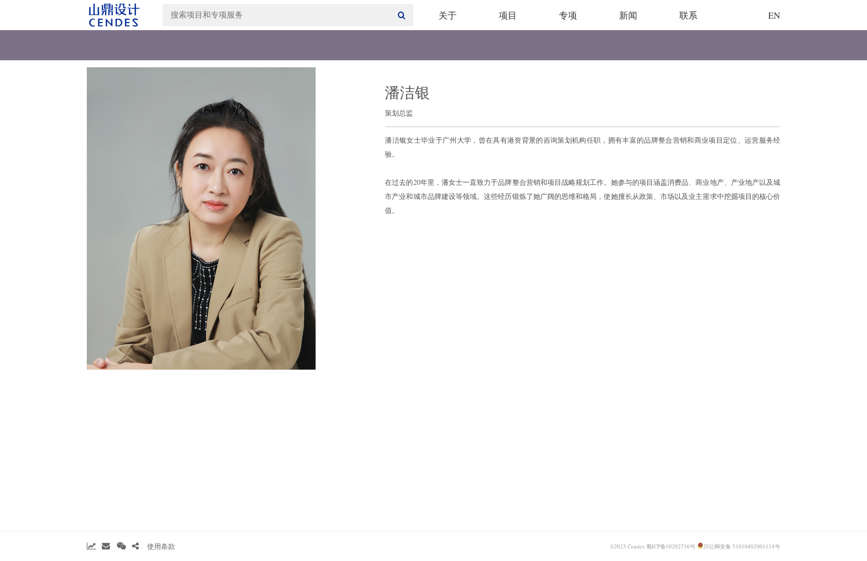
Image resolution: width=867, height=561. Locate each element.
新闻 (628, 15)
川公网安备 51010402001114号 (741, 546)
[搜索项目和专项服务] (400, 15)
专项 (568, 15)
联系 (688, 15)
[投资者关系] (91, 546)
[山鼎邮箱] (106, 546)
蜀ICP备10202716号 (670, 546)
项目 (508, 15)
